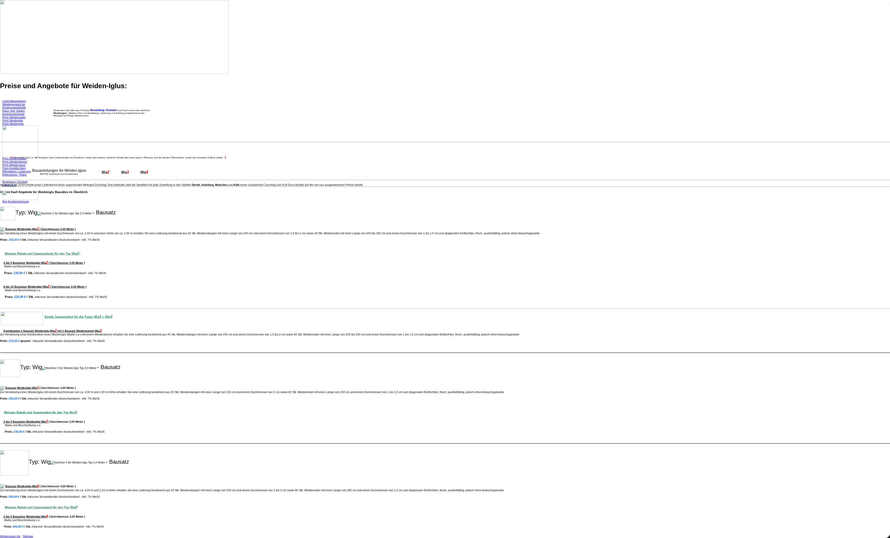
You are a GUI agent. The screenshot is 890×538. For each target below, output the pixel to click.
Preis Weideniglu (13, 123)
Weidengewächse (13, 104)
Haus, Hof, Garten (13, 111)
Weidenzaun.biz (10, 536)
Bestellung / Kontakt (14, 182)
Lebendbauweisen (14, 101)
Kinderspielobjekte (14, 107)
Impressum (9, 185)
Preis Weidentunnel (14, 161)
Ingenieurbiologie (13, 114)
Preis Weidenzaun (13, 165)
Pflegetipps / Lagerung (16, 171)
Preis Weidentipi (12, 120)
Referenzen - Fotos (14, 174)
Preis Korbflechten (13, 168)
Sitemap (28, 536)
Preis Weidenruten (14, 117)
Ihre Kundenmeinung (15, 201)
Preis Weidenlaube (14, 158)
